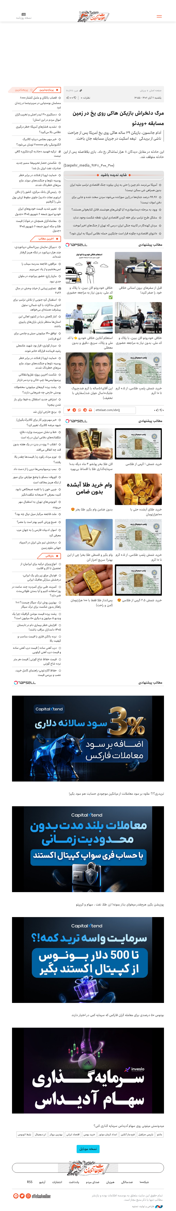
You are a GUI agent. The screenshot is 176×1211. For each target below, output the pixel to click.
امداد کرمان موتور (108, 1134)
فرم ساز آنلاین (128, 1134)
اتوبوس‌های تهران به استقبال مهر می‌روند (40, 504)
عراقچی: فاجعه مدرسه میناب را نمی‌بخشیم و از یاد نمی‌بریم (41, 266)
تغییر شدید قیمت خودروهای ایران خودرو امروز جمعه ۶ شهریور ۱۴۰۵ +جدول (38, 211)
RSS (29, 1182)
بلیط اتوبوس (24, 1134)
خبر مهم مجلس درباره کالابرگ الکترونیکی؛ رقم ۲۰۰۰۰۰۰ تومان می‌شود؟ (38, 142)
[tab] (49, 90)
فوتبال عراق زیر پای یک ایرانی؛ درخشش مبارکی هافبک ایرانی (42, 577)
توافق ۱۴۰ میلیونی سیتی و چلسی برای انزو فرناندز (37, 336)
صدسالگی (127, 1182)
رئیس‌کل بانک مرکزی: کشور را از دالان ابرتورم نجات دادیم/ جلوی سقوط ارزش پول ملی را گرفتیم (36, 197)
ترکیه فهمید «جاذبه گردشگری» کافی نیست (38, 153)
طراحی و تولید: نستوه (143, 1206)
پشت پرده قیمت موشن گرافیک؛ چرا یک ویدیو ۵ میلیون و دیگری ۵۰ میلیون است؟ (36, 616)
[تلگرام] (15, 1196)
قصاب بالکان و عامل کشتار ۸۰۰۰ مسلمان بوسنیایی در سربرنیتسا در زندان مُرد (38, 102)
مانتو (159, 1134)
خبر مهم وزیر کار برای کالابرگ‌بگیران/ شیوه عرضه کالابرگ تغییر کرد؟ (38, 422)
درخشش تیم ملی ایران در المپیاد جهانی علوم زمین (40, 545)
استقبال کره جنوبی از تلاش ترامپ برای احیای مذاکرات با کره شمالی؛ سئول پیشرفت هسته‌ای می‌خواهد (37, 304)
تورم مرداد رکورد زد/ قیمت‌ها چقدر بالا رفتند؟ (37, 459)
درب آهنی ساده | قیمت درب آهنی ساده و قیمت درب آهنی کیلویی (37, 650)
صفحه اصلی (155, 90)
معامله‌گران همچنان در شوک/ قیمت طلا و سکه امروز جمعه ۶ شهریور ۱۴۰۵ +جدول (38, 226)
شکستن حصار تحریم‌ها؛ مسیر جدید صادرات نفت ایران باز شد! (38, 166)
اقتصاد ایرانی (73, 1134)
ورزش (143, 90)
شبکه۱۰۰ (144, 1182)
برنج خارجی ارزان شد (45, 411)
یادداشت (74, 1182)
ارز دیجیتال (40, 1134)
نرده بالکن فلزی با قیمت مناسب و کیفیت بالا (39, 638)
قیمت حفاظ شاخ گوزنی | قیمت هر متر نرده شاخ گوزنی (37, 661)
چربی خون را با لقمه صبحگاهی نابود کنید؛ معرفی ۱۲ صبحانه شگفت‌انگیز (38, 492)
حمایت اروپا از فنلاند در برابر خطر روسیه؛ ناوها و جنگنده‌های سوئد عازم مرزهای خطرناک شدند (40, 180)
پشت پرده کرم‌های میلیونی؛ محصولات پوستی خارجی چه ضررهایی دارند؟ (37, 390)
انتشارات (57, 1182)
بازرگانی (50, 556)
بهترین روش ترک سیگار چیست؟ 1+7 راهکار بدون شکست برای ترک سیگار (38, 604)
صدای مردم (92, 1182)
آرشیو (42, 1182)
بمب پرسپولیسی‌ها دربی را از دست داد (35, 469)
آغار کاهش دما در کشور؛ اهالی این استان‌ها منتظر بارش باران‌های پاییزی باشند (39, 321)
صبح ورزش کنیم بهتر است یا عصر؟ (37, 522)
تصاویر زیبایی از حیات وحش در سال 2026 (38, 290)
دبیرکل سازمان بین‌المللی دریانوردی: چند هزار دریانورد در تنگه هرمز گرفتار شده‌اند (37, 252)
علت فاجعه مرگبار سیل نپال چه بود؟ (36, 514)
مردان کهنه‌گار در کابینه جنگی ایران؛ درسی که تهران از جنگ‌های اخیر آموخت (115, 225)
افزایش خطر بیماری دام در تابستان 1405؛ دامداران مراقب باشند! (39, 627)
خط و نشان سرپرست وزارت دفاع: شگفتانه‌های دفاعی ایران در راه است (40, 435)
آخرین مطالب (46, 239)
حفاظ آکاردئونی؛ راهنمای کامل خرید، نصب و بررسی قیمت (38, 672)
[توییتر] (22, 1196)
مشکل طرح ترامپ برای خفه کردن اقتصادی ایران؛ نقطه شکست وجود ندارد (115, 217)
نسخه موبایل (88, 1149)
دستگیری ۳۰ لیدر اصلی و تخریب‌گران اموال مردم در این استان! (38, 117)
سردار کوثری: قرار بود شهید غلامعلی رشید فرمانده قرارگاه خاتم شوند (38, 348)
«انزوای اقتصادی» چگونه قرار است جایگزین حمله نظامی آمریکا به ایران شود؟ (113, 233)
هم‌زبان (110, 1182)
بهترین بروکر (56, 1134)
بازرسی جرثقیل (145, 1134)
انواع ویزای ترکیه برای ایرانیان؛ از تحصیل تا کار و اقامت (41, 566)
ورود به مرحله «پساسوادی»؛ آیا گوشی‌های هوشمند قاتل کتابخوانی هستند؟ (114, 209)
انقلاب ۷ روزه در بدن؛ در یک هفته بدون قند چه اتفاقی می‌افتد (37, 447)
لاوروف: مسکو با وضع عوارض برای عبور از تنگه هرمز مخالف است (37, 480)
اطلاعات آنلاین (93, 16)
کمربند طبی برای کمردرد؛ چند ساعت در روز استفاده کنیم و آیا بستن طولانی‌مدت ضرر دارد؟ (36, 591)
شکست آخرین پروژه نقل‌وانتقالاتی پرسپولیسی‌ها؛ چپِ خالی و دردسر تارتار (39, 377)
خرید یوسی (89, 1134)
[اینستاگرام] (28, 1196)
